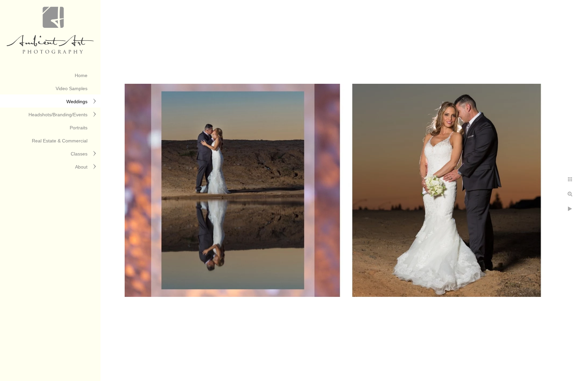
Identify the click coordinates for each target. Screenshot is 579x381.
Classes (79, 153)
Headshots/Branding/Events (57, 114)
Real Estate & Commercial (59, 140)
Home (81, 75)
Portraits (78, 127)
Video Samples (71, 88)
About (81, 167)
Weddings (76, 101)
